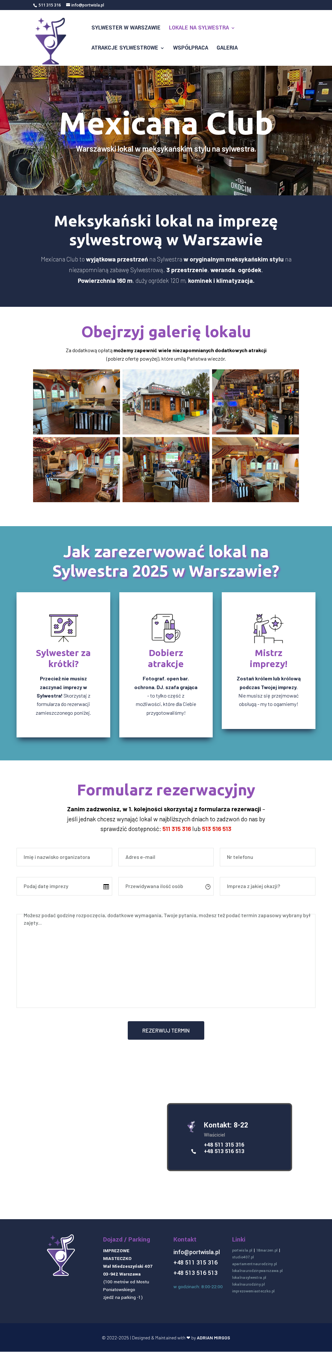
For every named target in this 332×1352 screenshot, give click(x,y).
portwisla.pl (242, 1250)
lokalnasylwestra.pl (249, 1277)
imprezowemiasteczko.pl (253, 1291)
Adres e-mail (140, 857)
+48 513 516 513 (224, 1151)
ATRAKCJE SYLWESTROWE (124, 49)
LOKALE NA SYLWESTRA (199, 28)
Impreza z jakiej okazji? (253, 886)
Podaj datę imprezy (46, 886)
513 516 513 (216, 828)
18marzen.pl (267, 1250)
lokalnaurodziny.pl (248, 1284)
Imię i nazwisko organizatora (57, 857)
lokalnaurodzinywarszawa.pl (257, 1270)
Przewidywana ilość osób (154, 886)
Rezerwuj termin (166, 1030)
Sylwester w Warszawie (125, 28)
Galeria (227, 49)
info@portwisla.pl (196, 1252)
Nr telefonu (240, 857)
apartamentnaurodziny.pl (254, 1264)
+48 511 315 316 (224, 1145)
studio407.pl (243, 1257)
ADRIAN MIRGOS (213, 1337)
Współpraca (190, 49)
